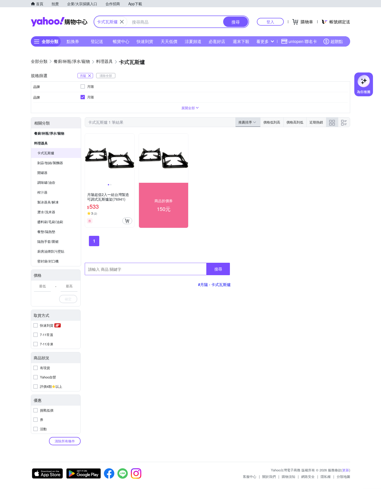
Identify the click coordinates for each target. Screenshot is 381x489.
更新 (345, 470)
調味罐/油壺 (46, 182)
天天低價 (169, 41)
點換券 (73, 41)
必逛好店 (217, 41)
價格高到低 (294, 122)
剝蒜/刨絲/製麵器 (50, 162)
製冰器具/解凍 (48, 202)
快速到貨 (145, 41)
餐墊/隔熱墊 (46, 231)
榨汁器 (42, 192)
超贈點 (336, 41)
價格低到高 (271, 122)
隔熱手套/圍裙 (48, 241)
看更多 (262, 41)
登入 (270, 21)
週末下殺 (241, 41)
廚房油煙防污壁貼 (50, 251)
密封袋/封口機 (48, 261)
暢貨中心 (121, 41)
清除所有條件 (65, 441)
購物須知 (288, 476)
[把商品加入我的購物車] (127, 220)
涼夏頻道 (193, 41)
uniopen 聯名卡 (302, 41)
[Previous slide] (88, 158)
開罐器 (42, 172)
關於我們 (269, 476)
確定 (68, 298)
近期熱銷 (316, 122)
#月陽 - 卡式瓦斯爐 (214, 284)
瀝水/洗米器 (46, 211)
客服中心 (249, 476)
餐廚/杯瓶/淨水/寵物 (49, 133)
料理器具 (41, 143)
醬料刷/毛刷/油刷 (50, 221)
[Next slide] (131, 158)
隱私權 (326, 476)
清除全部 (106, 75)
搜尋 (218, 269)
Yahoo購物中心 (59, 22)
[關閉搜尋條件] (122, 22)
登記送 (97, 41)
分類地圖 (343, 476)
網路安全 (308, 476)
